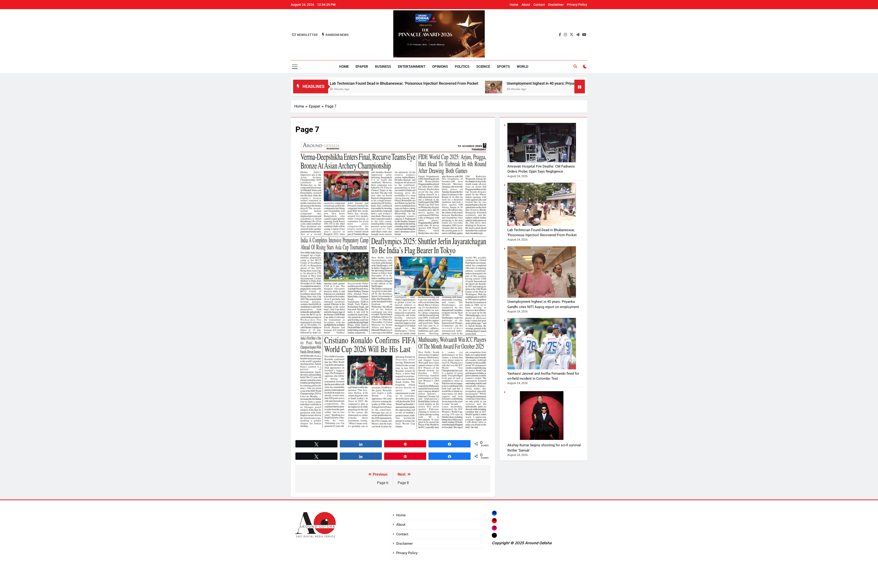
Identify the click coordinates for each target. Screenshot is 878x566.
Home (514, 4)
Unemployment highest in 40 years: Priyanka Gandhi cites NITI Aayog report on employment (526, 83)
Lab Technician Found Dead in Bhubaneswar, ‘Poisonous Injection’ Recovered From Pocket (348, 83)
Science (483, 67)
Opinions (440, 67)
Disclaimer (556, 4)
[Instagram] (494, 528)
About (526, 4)
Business (383, 67)
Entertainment (411, 67)
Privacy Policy (577, 4)
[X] (494, 535)
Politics (462, 67)
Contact (539, 4)
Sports (503, 67)
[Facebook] (494, 513)
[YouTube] (494, 520)
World (522, 67)
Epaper (362, 67)
